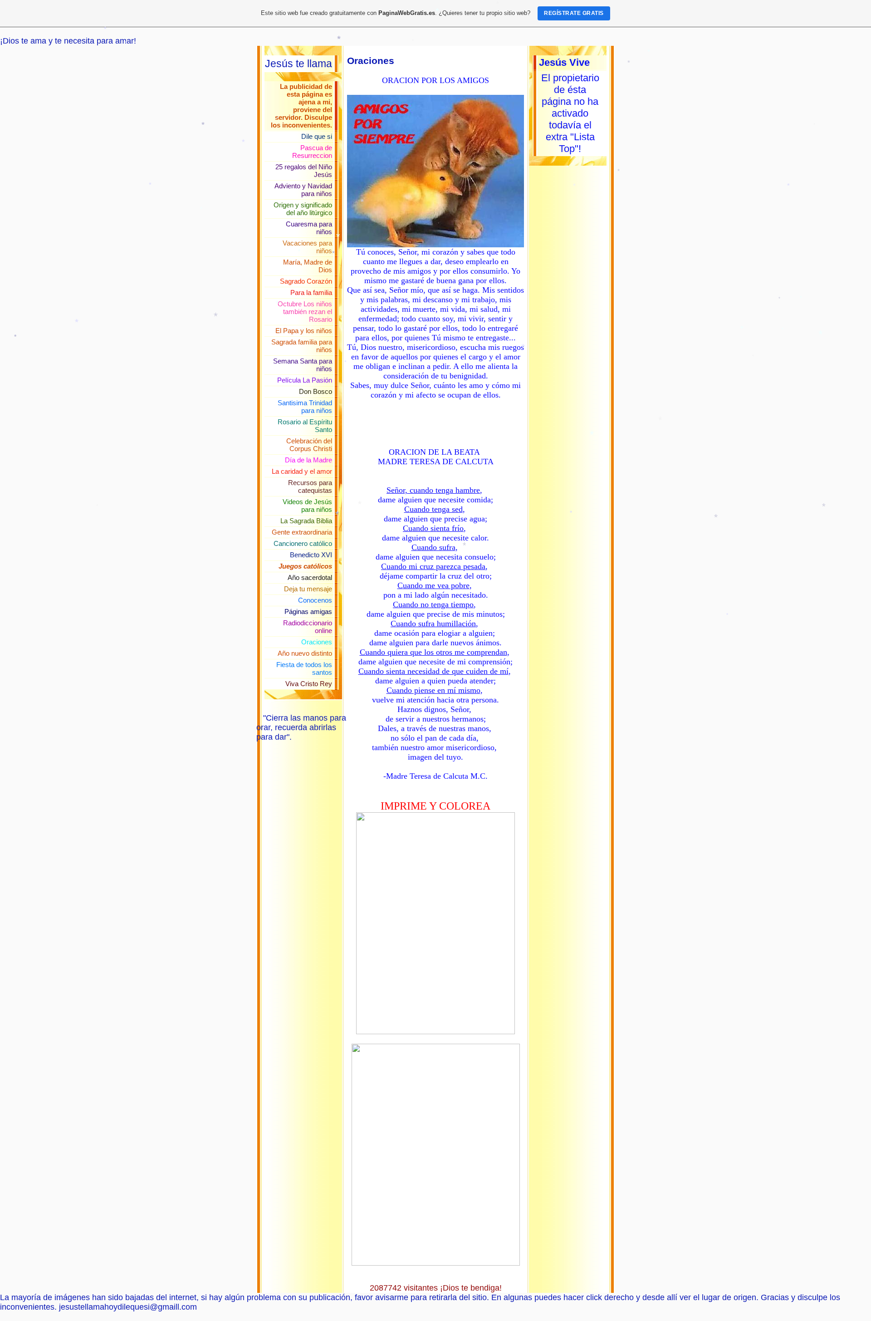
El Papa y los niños (303, 330)
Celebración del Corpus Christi (309, 444)
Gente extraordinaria (302, 532)
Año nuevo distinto (305, 653)
